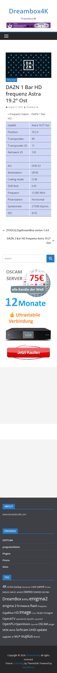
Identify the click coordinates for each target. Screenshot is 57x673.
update (42, 630)
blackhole (26, 587)
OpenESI (30, 619)
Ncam (40, 612)
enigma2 (38, 598)
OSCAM (43, 624)
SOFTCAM (8, 540)
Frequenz (11, 80)
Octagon (48, 612)
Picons (6, 560)
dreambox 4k (32, 107)
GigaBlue (8, 613)
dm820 (20, 592)
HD (16, 612)
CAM (33, 586)
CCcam (48, 587)
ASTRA (10, 587)
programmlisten (11, 546)
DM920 (37, 592)
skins (12, 630)
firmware (23, 606)
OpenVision (22, 624)
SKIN (5, 630)
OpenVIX (34, 624)
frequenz (42, 606)
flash (34, 605)
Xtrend (36, 636)
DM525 (13, 592)
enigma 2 (9, 606)
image (25, 612)
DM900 (28, 592)
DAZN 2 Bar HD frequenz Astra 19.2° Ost (29, 241)
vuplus (27, 636)
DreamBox (12, 598)
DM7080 (45, 592)
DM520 (6, 592)
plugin (51, 624)
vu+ (17, 636)
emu (25, 599)
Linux (34, 613)
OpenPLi (9, 624)
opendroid (21, 619)
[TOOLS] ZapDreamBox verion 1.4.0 (27, 230)
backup (18, 586)
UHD (32, 629)
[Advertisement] (28, 395)
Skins (5, 566)
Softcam (22, 630)
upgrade (7, 636)
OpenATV (9, 619)
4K (4, 586)
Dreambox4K (28, 11)
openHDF (39, 619)
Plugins (6, 553)
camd (40, 587)
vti (13, 636)
